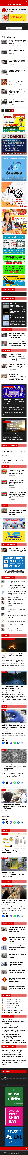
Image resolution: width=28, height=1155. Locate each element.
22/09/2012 (5, 104)
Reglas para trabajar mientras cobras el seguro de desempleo (11, 1051)
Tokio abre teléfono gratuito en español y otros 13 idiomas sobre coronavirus (12, 1021)
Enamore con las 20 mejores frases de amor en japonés (17, 947)
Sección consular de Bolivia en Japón (13, 1012)
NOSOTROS (4, 1075)
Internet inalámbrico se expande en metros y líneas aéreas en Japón (17, 101)
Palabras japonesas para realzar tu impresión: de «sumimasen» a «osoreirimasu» (17, 930)
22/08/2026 (5, 731)
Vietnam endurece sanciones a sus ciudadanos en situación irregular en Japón (17, 609)
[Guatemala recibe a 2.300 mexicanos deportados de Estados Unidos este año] (4, 343)
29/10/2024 (13, 475)
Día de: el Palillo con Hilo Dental (9, 460)
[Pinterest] (17, 4)
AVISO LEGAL (4, 1082)
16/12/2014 (13, 45)
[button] (26, 1)
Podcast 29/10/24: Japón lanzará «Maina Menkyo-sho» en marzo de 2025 (17, 472)
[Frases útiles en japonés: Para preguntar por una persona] (4, 939)
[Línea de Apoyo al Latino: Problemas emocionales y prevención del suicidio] (4, 550)
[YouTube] (20, 4)
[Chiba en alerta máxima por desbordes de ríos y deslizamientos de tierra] (6, 305)
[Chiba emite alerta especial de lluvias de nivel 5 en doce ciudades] (6, 311)
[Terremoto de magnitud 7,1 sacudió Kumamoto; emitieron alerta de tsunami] (6, 323)
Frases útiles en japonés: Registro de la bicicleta (17, 971)
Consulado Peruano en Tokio (11, 1007)
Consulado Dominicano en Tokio (12, 1001)
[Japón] (4, 42)
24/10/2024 (13, 500)
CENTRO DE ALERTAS (8, 298)
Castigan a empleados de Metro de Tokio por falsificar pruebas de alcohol (17, 42)
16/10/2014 (13, 55)
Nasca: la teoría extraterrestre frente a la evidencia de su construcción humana (17, 377)
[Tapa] (4, 62)
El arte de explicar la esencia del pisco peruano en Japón (13, 901)
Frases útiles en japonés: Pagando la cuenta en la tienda (17, 988)
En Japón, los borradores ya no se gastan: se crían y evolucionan (13, 851)
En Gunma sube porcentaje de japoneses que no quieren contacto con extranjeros (16, 587)
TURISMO (5, 635)
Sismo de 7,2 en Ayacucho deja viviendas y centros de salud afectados (17, 335)
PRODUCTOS (6, 830)
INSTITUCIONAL (4, 1084)
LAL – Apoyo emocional (9, 544)
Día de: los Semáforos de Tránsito (10, 454)
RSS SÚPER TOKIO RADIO (10, 445)
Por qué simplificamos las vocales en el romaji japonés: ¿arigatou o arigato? (13, 1062)
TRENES (5, 505)
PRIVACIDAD (4, 1079)
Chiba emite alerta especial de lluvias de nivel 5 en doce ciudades (17, 311)
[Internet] (4, 101)
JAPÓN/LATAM (6, 350)
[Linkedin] (14, 4)
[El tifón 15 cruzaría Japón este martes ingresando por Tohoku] (6, 317)
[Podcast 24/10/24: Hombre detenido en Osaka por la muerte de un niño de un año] (4, 494)
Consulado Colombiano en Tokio (12, 999)
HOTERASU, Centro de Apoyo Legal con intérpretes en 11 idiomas (13, 1031)
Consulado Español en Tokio (11, 1003)
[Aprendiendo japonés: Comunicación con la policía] (4, 964)
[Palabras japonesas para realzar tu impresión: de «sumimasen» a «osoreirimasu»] (4, 929)
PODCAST (5, 466)
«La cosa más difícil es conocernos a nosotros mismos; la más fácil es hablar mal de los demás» (13, 437)
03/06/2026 (5, 904)
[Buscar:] (14, 28)
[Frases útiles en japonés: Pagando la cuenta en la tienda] (4, 988)
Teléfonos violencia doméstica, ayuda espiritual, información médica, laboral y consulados (11, 1036)
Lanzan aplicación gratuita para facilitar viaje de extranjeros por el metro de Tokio (17, 62)
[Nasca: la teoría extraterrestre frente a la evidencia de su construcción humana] (4, 376)
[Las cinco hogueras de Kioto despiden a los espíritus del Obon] (14, 645)
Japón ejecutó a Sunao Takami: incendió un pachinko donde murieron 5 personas (17, 615)
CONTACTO (3, 1077)
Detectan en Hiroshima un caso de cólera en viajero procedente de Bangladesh (13, 767)
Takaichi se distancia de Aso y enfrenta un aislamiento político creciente (15, 603)
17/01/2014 (5, 74)
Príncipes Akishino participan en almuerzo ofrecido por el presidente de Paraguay (17, 357)
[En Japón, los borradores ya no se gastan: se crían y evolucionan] (14, 840)
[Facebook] (8, 4)
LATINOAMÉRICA (7, 330)
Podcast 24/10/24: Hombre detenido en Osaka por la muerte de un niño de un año (17, 495)
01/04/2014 (13, 65)
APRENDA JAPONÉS (8, 924)
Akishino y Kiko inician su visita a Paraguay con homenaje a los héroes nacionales (17, 367)
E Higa (19, 45)
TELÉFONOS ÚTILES (8, 1016)
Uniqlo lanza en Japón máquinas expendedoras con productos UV (12, 874)
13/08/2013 (13, 84)
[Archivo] (4, 71)
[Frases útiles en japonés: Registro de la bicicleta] (4, 972)
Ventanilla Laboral (8, 1046)
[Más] (4, 414)
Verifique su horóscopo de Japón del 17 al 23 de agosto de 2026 (13, 401)
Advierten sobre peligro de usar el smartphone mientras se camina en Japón (17, 81)
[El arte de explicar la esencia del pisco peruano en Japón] (14, 892)
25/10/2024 (13, 487)
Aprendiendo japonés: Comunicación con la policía (16, 964)
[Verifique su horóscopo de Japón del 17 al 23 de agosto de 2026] (14, 391)
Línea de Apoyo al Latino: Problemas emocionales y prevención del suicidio (17, 550)
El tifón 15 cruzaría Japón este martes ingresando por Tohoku (17, 317)
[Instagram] (11, 4)
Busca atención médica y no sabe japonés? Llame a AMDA (12, 1026)
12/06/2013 (13, 94)
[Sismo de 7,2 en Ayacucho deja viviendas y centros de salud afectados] (4, 335)
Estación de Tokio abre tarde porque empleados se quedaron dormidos (17, 52)
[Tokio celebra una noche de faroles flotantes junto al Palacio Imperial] (14, 678)
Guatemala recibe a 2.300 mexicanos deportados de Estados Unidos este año (17, 343)
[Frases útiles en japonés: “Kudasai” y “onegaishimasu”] (4, 979)
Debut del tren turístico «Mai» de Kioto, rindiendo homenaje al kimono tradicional (17, 511)
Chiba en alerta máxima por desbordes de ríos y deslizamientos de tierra (17, 305)
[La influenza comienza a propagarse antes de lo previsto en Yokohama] (14, 796)
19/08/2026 (5, 810)
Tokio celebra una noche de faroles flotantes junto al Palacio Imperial (12, 688)
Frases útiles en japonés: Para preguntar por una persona (17, 939)
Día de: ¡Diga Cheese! (7, 449)
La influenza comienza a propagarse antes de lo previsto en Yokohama (13, 807)
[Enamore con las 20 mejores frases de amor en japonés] (4, 947)
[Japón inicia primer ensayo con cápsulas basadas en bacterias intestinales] (14, 716)
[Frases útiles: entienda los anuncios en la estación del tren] (4, 955)
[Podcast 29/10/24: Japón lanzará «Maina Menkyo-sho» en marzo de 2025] (4, 471)
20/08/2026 (5, 771)
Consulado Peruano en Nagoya (11, 1005)
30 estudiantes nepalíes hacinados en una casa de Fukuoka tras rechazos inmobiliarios (17, 593)
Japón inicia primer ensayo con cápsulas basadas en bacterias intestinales (13, 727)
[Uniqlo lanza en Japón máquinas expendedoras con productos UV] (14, 864)
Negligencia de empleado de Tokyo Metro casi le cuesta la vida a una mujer (17, 91)
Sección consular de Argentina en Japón (13, 1010)
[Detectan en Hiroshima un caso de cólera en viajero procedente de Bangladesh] (14, 756)
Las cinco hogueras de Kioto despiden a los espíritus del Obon (12, 656)
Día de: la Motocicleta (7, 458)
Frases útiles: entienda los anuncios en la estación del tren (17, 956)
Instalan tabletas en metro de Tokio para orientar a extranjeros (17, 71)
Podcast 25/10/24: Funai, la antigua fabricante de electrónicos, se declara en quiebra (17, 483)
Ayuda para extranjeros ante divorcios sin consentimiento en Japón (12, 1056)
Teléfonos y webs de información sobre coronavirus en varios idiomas (13, 1041)
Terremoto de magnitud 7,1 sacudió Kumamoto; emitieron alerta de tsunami (17, 323)
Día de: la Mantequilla (7, 451)
